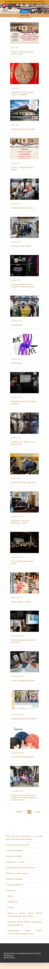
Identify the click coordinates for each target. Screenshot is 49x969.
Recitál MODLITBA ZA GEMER (24, 719)
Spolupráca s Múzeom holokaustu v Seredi (20, 522)
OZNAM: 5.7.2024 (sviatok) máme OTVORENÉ (22, 93)
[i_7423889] (24, 612)
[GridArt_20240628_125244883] (24, 101)
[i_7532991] (24, 296)
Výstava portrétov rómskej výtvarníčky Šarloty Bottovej (22, 285)
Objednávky (13, 902)
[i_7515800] (24, 454)
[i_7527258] (24, 373)
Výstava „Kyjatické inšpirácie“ (23, 680)
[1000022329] (24, 64)
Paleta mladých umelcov (21, 602)
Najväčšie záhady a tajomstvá (23, 482)
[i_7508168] (24, 492)
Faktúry (11, 907)
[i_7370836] (24, 767)
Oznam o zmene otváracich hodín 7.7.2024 (22, 53)
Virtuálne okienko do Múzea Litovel (20, 868)
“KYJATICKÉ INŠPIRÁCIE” (22, 757)
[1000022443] (24, 23)
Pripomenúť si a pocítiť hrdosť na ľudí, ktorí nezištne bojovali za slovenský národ (24, 797)
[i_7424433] (24, 652)
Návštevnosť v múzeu (15, 862)
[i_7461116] (24, 533)
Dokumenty (11, 890)
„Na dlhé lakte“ (17, 325)
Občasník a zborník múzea (17, 873)
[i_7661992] (24, 179)
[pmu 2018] (24, 573)
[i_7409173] (24, 690)
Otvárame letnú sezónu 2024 (23, 129)
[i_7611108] (24, 218)
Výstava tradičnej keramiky (22, 208)
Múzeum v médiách (14, 856)
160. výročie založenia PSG (17, 845)
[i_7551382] (24, 256)
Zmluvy (11, 896)
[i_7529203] (24, 335)
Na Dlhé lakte (16, 363)
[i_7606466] (24, 413)
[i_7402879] (24, 729)
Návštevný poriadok (14, 879)
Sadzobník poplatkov (14, 850)
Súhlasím (24, 12)
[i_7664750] (24, 139)
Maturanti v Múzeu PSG (21, 246)
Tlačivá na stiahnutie (14, 885)
